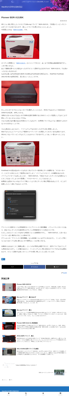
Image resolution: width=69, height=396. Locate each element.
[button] (56, 267)
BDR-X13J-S (20, 63)
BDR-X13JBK (18, 30)
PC (4, 259)
